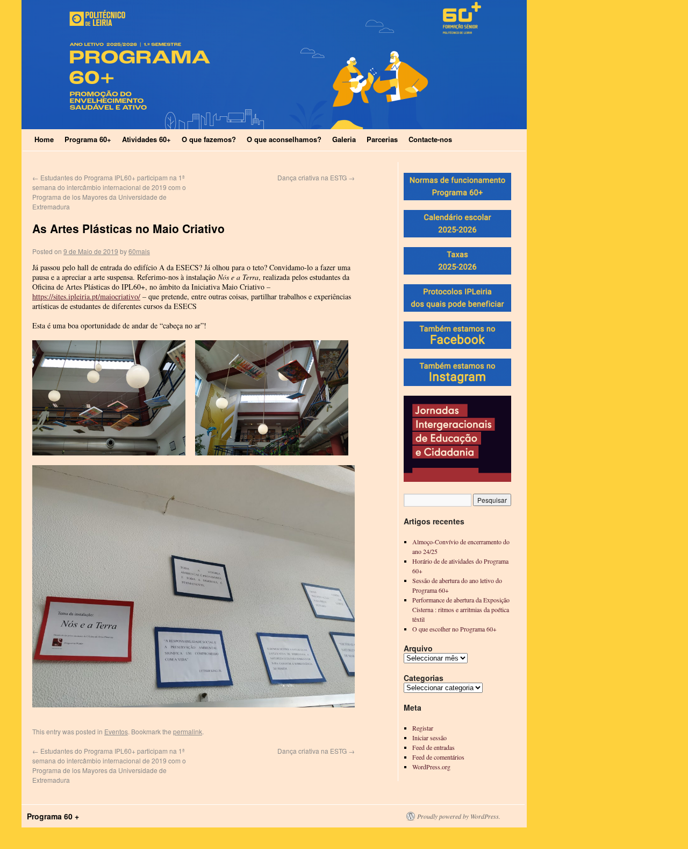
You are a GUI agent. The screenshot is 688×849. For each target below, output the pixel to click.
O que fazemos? (209, 139)
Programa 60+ (87, 139)
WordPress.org (431, 766)
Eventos (116, 731)
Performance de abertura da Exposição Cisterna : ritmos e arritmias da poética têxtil (461, 609)
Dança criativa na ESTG (316, 177)
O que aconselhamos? (284, 139)
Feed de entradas (433, 747)
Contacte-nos (430, 139)
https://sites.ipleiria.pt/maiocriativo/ (86, 296)
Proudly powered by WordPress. (458, 816)
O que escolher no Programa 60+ (454, 629)
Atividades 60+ (146, 139)
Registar (422, 728)
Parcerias (382, 139)
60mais (139, 251)
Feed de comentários (438, 757)
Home (44, 139)
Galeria (344, 139)
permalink (187, 731)
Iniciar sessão (429, 737)
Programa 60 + (53, 816)
